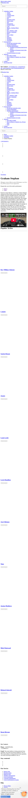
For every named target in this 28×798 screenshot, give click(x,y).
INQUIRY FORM (11, 55)
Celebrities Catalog (8, 11)
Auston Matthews (6, 606)
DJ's (8, 18)
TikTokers (9, 39)
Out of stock (4, 272)
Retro (8, 33)
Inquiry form (7, 771)
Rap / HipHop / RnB (12, 30)
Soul (8, 36)
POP (8, 29)
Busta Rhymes (5, 732)
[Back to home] (5, 2)
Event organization (8, 777)
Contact (6, 61)
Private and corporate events (14, 43)
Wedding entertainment (12, 46)
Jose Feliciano (5, 522)
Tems (2, 564)
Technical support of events (13, 53)
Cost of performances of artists (11, 779)
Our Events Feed (8, 62)
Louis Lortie (4, 438)
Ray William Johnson (8, 270)
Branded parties (7, 773)
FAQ (8, 60)
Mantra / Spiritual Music (13, 28)
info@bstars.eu (6, 68)
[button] (23, 794)
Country (9, 16)
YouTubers (9, 40)
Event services (7, 41)
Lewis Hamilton (6, 480)
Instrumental (10, 23)
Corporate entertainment (10, 778)
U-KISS (3, 312)
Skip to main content (6, 1)
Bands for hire (7, 774)
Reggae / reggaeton (11, 32)
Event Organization (11, 44)
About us (6, 54)
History (5, 188)
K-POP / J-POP (11, 25)
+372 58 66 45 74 (12, 66)
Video (5, 190)
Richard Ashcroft (6, 690)
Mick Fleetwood (6, 648)
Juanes (3, 396)
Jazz (8, 22)
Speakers (9, 37)
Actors (8, 12)
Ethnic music (10, 21)
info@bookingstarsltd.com (17, 68)
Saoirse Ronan (5, 354)
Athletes (9, 14)
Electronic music (11, 19)
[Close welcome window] (20, 788)
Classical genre (10, 15)
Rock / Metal (10, 35)
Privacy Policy (7, 785)
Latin (8, 26)
